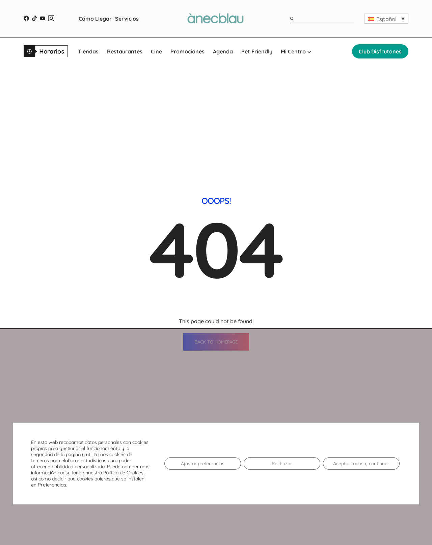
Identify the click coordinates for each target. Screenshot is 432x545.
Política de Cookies (123, 473)
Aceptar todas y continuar (361, 463)
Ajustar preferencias (202, 463)
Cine (156, 51)
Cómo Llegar (95, 18)
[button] (386, 19)
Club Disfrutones (380, 51)
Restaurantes (124, 51)
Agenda (223, 51)
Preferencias (52, 485)
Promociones (187, 51)
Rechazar (282, 463)
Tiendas (88, 51)
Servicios (127, 18)
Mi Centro (294, 51)
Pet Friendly (256, 51)
